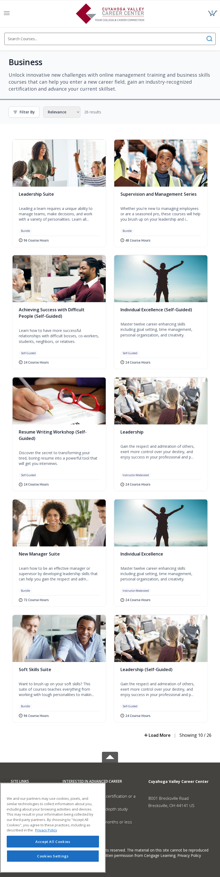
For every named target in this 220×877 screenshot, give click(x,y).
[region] (53, 828)
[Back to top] (110, 756)
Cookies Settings (53, 856)
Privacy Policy (189, 855)
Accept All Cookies (52, 841)
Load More (160, 735)
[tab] (32, 781)
